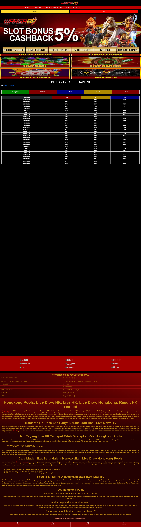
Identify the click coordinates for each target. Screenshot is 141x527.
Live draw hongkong (22, 462)
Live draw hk (16, 430)
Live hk (16, 440)
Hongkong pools (7, 411)
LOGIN (103, 11)
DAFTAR (35, 11)
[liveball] (106, 73)
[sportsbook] (35, 62)
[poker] (35, 73)
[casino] (106, 62)
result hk (66, 480)
